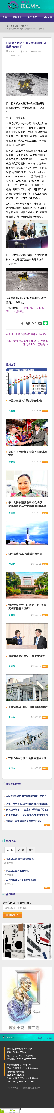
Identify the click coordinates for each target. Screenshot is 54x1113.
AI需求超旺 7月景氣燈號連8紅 (25, 400)
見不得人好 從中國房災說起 (20, 859)
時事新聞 (14, 26)
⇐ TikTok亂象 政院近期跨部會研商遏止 (26, 334)
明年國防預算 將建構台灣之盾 (25, 553)
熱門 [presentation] (31, 850)
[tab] (10, 850)
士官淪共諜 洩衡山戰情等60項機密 (28, 707)
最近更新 (17, 17)
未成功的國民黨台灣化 (17, 870)
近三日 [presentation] (10, 850)
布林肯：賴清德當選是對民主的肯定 (24, 821)
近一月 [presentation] (21, 850)
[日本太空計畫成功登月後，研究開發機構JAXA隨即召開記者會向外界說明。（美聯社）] (27, 236)
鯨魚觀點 (32, 17)
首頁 (4, 17)
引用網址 (19, 311)
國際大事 (24, 26)
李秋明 (25, 51)
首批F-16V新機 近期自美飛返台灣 (27, 758)
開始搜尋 (10, 915)
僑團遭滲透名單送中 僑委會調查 (26, 656)
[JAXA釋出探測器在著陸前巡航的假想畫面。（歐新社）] (27, 281)
